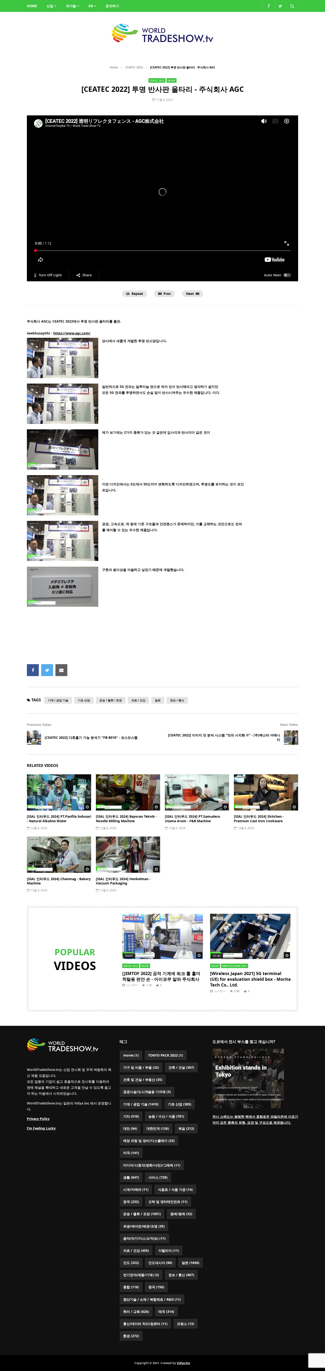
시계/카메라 (135, 1189)
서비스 (157, 1177)
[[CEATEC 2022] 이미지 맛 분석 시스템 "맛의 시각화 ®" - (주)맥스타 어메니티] (291, 737)
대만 (130, 1128)
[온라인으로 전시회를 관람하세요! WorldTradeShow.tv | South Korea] (162, 33)
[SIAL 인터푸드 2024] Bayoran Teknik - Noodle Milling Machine (126, 818)
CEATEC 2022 (134, 67)
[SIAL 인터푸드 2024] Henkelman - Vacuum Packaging (123, 881)
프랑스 (185, 1323)
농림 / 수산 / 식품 (166, 1116)
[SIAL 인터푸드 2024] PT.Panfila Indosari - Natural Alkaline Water (59, 818)
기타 (131, 1116)
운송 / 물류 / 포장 (110, 700)
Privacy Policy (38, 1118)
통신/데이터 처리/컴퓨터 (145, 1323)
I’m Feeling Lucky (41, 1128)
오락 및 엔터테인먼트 (167, 1201)
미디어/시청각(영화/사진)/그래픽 (151, 1165)
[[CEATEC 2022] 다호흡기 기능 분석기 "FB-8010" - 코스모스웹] (34, 737)
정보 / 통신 (177, 700)
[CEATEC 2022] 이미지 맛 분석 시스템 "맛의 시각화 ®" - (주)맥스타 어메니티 (224, 737)
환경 (131, 1336)
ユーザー (132, 985)
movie (171, 80)
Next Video (289, 724)
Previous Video (39, 724)
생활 (131, 1177)
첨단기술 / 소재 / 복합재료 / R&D (152, 1299)
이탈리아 (168, 1250)
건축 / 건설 (181, 1067)
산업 (50, 6)
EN (91, 6)
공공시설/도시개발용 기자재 (147, 1091)
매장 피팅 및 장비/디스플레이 (149, 1140)
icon (59, 791)
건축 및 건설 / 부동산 (142, 1079)
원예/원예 (181, 1214)
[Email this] (61, 670)
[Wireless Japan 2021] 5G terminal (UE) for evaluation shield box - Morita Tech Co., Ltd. (250, 979)
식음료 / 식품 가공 (175, 1189)
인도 (131, 1262)
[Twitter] (280, 6)
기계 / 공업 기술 (58, 700)
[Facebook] (268, 6)
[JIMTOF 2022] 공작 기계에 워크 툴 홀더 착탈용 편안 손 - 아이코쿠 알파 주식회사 (161, 976)
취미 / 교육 (136, 1311)
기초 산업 (84, 700)
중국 (156, 1287)
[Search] (292, 6)
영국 (131, 1201)
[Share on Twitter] (47, 670)
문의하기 (112, 6)
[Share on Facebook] (33, 670)
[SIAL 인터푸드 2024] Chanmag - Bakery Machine (59, 881)
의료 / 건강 (138, 700)
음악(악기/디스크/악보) (144, 1238)
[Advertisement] (162, 637)
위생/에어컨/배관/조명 (144, 1226)
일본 (158, 700)
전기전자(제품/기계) (141, 1275)
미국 (131, 1152)
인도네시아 (160, 1262)
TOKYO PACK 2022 (165, 1055)
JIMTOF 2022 (130, 966)
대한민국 (158, 1128)
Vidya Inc (183, 1363)
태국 (166, 1311)
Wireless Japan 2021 (234, 966)
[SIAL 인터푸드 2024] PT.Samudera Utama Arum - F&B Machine (192, 818)
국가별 (71, 6)
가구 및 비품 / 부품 (141, 1067)
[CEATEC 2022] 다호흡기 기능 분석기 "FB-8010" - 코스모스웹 (91, 737)
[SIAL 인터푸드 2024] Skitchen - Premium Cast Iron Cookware (259, 818)
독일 (186, 1128)
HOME (32, 6)
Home (114, 67)
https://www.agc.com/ (71, 333)
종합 (131, 1287)
